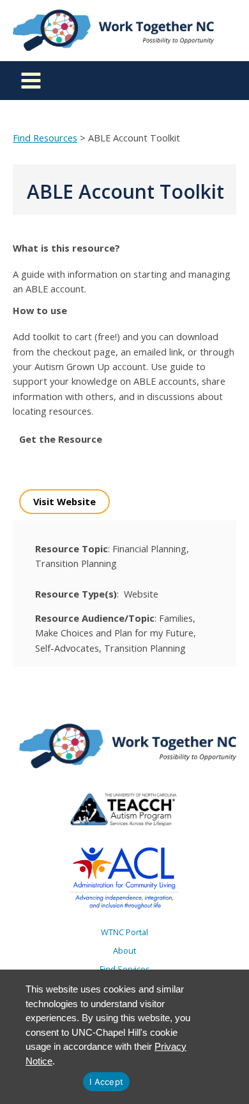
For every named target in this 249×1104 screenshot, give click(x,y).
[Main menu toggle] (31, 80)
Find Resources (45, 137)
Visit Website (64, 501)
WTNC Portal (124, 932)
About (124, 950)
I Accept (106, 1082)
